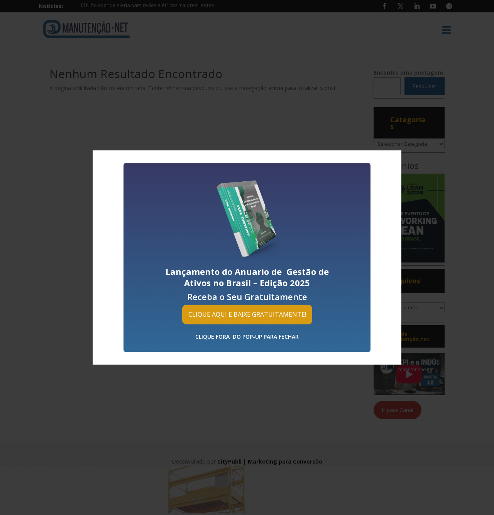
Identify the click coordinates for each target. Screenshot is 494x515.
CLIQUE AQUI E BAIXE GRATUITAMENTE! (247, 314)
